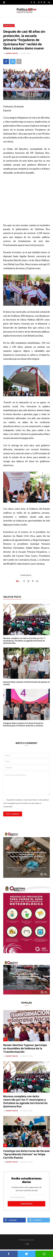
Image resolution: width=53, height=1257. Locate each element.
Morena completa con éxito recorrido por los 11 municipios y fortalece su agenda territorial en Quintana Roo (24, 640)
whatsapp (44, 1254)
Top (27, 1244)
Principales (9, 25)
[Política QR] (26, 11)
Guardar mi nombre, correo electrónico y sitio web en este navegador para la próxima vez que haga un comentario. (26, 803)
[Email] (37, 581)
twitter (26, 1254)
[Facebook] (6, 61)
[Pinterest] (33, 581)
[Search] (49, 2)
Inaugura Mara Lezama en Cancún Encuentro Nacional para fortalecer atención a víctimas (23, 724)
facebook (9, 1254)
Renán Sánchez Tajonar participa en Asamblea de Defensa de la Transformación (25, 1048)
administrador (12, 53)
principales (25, 575)
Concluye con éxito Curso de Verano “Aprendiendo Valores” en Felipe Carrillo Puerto (26, 1154)
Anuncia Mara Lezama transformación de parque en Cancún (26, 683)
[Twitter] (13, 61)
